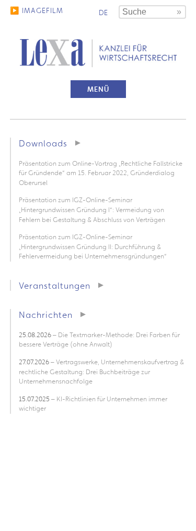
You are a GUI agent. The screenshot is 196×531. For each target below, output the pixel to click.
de (103, 12)
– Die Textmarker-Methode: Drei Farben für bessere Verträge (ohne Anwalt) (99, 339)
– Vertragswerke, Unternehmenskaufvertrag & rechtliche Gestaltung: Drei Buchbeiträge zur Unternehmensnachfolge (101, 371)
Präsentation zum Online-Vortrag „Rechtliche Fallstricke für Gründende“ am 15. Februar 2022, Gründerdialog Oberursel (100, 173)
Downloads (43, 143)
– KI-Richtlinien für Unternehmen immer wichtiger (93, 403)
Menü (98, 89)
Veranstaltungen (54, 285)
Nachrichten (46, 314)
